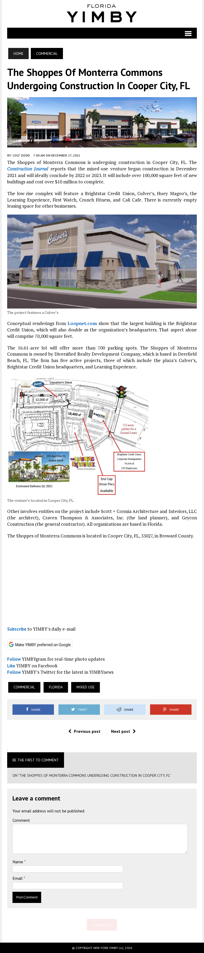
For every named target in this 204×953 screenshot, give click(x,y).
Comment (21, 820)
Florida (56, 687)
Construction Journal (27, 169)
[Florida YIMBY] (102, 14)
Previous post (87, 731)
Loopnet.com (82, 323)
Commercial (24, 687)
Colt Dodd (21, 155)
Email (18, 878)
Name (18, 861)
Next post (120, 731)
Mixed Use (85, 687)
